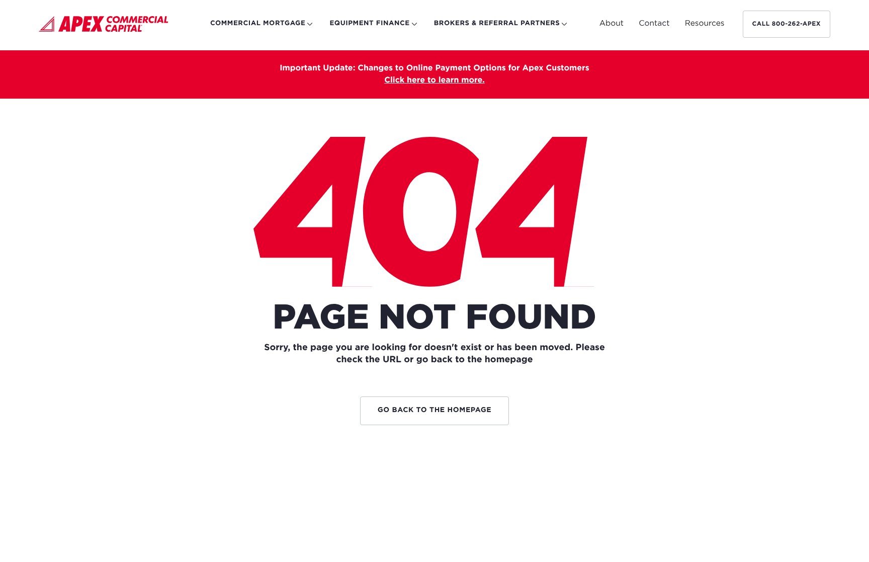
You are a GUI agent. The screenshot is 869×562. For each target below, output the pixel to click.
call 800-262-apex (786, 24)
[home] (103, 26)
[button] (611, 24)
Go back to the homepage (435, 411)
